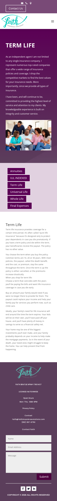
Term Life (16, 185)
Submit (44, 477)
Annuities (16, 171)
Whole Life (17, 199)
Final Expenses (19, 206)
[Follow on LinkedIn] (34, 488)
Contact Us (16, 8)
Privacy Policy (29, 408)
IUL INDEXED (18, 178)
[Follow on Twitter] (28, 488)
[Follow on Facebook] (23, 488)
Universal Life (19, 192)
